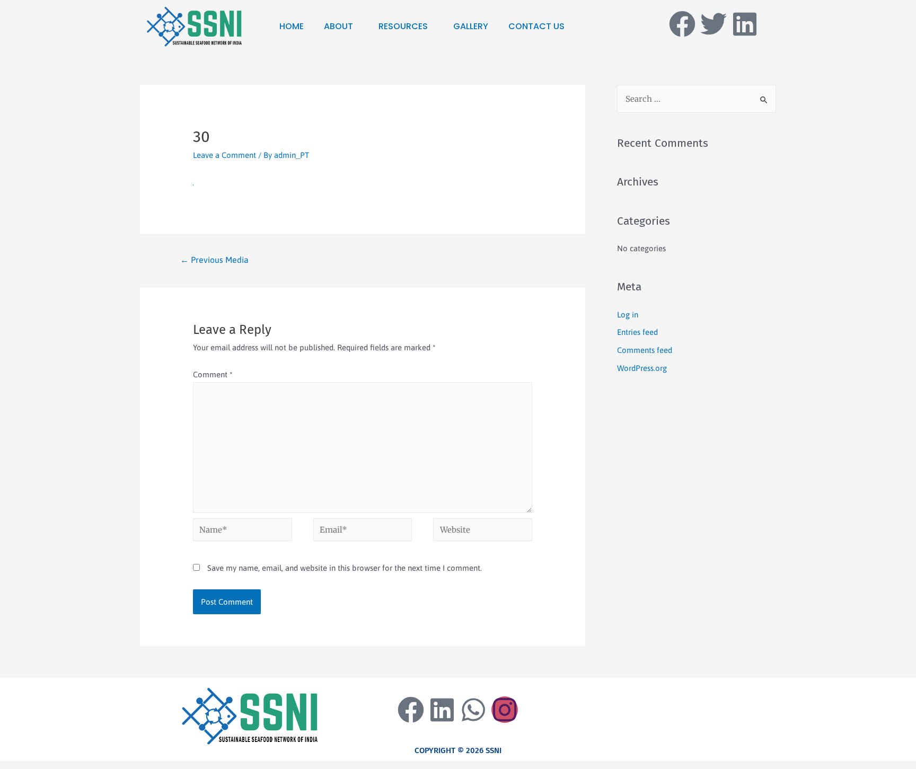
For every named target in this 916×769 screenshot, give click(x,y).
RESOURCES (403, 26)
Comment (213, 374)
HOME (291, 26)
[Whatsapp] (473, 709)
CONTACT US (536, 26)
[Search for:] (696, 98)
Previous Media (214, 259)
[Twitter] (713, 24)
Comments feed (644, 350)
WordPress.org (642, 368)
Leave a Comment (224, 155)
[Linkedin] (745, 24)
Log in (627, 314)
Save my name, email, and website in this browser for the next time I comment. (344, 567)
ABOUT (338, 26)
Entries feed (637, 332)
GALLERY (470, 26)
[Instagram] (504, 709)
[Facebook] (682, 24)
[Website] (482, 531)
